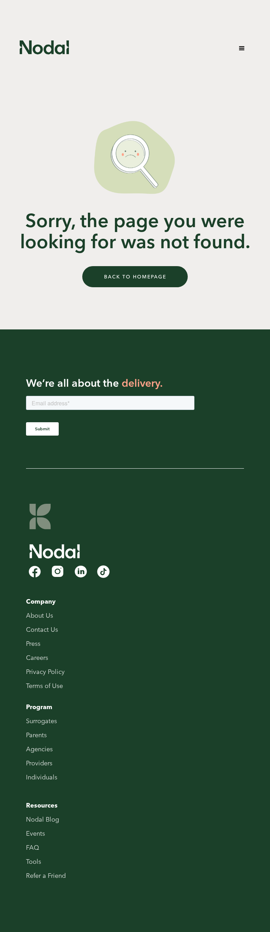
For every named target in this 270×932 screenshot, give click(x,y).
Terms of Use (44, 685)
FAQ (32, 847)
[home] (44, 48)
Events (35, 833)
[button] (241, 48)
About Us (39, 615)
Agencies (39, 749)
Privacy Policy (45, 671)
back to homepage (135, 277)
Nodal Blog (42, 819)
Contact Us (42, 629)
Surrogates (41, 721)
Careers (37, 657)
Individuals (41, 777)
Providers (39, 763)
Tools (33, 861)
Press (33, 643)
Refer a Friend (46, 875)
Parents (36, 735)
